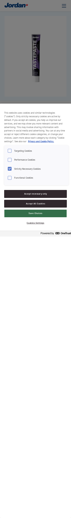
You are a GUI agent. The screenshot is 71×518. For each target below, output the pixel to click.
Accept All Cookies (35, 203)
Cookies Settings (35, 223)
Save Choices (35, 213)
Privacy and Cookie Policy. (41, 141)
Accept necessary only (35, 193)
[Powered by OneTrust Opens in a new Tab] (54, 234)
